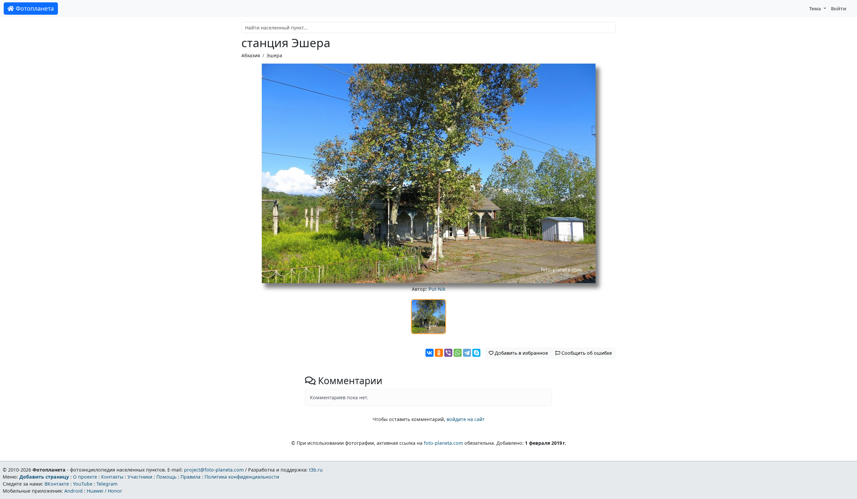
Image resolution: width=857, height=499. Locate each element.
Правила (190, 477)
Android (73, 491)
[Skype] (476, 353)
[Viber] (448, 353)
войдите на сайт (466, 419)
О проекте (85, 477)
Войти (838, 8)
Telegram (107, 484)
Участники (140, 477)
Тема (816, 8)
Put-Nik (437, 289)
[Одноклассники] (439, 353)
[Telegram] (467, 353)
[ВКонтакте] (429, 353)
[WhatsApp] (458, 353)
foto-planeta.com (443, 443)
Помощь (166, 477)
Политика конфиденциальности (242, 477)
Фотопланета (34, 8)
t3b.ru (316, 470)
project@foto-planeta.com (214, 470)
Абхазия (250, 55)
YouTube (82, 484)
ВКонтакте (57, 484)
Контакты (112, 477)
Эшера (274, 55)
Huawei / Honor (104, 491)
